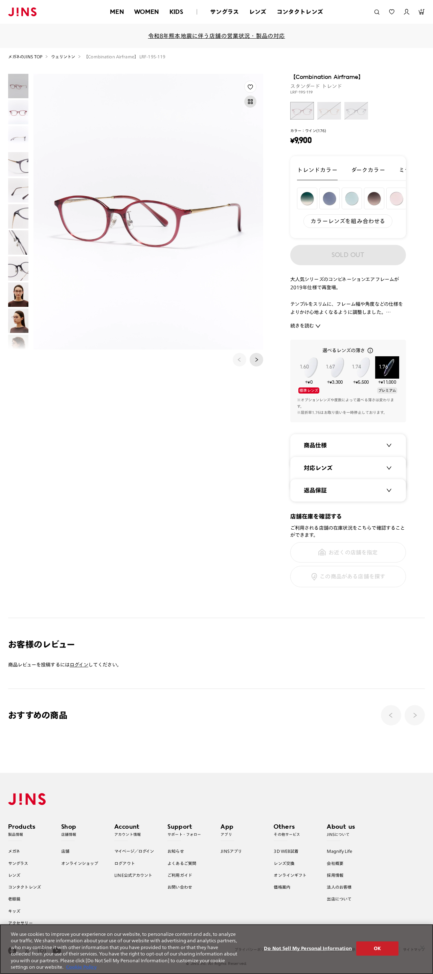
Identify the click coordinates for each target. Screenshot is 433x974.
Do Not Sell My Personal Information (308, 948)
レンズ (258, 12)
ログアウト (124, 863)
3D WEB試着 (286, 851)
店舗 (65, 851)
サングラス (224, 12)
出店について (339, 899)
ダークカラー (368, 170)
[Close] (422, 947)
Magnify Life (339, 851)
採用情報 (335, 875)
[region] (216, 949)
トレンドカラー (317, 170)
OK (377, 948)
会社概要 (335, 863)
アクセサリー (20, 923)
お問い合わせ (179, 887)
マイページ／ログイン (134, 851)
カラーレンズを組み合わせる (348, 221)
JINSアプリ (231, 851)
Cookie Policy (81, 967)
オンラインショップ (79, 863)
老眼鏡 (14, 899)
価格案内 (282, 887)
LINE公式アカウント (133, 875)
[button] (256, 359)
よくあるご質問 (181, 863)
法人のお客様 (339, 887)
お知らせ (175, 851)
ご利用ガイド (179, 875)
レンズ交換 (284, 863)
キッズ (14, 911)
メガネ (14, 851)
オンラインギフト (290, 875)
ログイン (79, 664)
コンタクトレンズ (300, 12)
